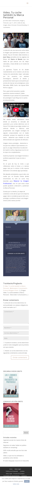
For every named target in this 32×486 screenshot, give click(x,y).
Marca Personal (12, 25)
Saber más (16, 484)
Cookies (22, 471)
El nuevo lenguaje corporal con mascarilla (16, 461)
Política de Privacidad (12, 471)
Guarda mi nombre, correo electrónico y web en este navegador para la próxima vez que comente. (16, 345)
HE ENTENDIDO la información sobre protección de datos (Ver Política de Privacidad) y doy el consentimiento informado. (16, 245)
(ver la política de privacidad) (15, 267)
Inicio (10, 469)
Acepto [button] (27, 481)
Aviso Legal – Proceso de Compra (15, 473)
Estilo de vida (21, 23)
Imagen (5, 25)
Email (7, 234)
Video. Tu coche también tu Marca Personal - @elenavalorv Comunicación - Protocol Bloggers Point (15, 288)
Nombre (8, 227)
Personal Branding (22, 25)
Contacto (24, 476)
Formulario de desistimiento (11, 476)
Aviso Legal (18, 469)
